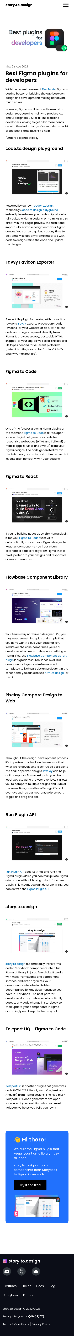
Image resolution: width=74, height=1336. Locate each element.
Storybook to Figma (18, 1295)
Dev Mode (49, 89)
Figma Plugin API (38, 889)
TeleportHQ (14, 1086)
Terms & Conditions (16, 1324)
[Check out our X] (21, 1271)
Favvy (22, 324)
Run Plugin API (15, 872)
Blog (52, 1286)
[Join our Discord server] (7, 1271)
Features (10, 1286)
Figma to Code (34, 433)
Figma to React (29, 538)
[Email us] (36, 1271)
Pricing (26, 1286)
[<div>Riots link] (36, 1316)
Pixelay (47, 771)
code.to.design (44, 206)
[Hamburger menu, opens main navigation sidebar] (65, 5)
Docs (40, 1286)
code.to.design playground (40, 210)
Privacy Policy (41, 1324)
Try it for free (30, 1185)
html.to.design (54, 673)
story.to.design (19, 5)
